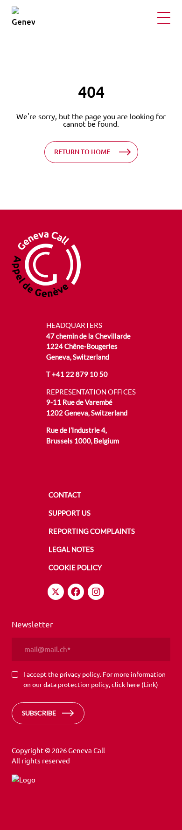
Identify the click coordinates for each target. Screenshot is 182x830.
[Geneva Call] (46, 263)
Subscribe (39, 713)
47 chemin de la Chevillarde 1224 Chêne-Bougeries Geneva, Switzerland (88, 346)
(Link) (149, 684)
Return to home (82, 151)
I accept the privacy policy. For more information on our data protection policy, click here (94, 679)
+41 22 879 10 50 (80, 374)
